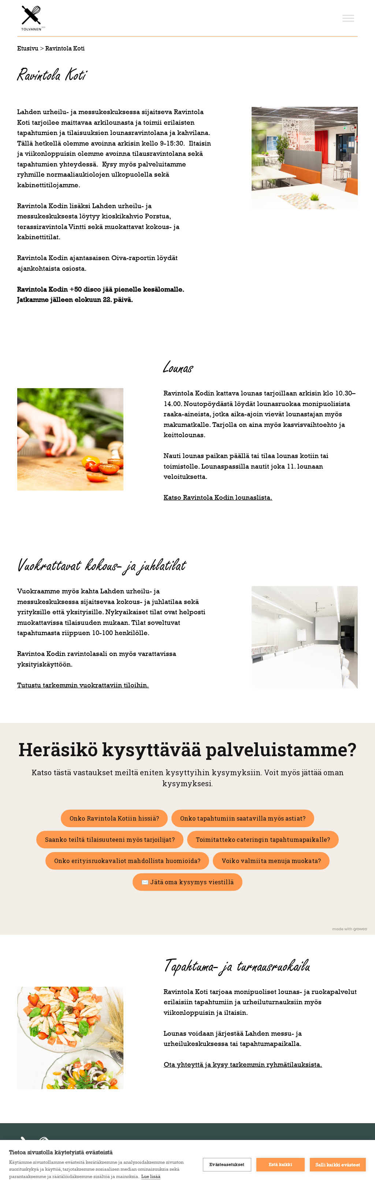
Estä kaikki (280, 1164)
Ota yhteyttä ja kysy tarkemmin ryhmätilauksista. (243, 1064)
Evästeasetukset (226, 1164)
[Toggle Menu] (348, 18)
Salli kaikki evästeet (338, 1164)
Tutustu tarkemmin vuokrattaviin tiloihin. (83, 685)
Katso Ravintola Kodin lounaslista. (218, 497)
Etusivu (27, 48)
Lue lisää (150, 1176)
